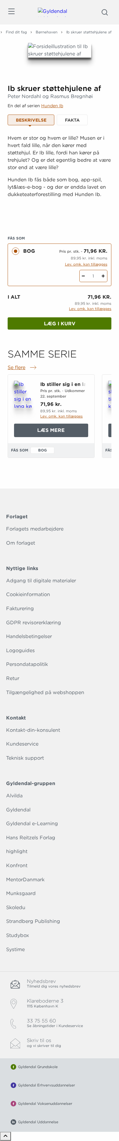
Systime (15, 949)
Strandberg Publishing (33, 921)
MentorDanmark (25, 879)
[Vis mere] (59, 217)
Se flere (23, 368)
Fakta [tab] (72, 120)
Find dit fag (16, 32)
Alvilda (14, 796)
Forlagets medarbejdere (34, 529)
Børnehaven (46, 32)
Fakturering (20, 608)
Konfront (16, 865)
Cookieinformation (28, 594)
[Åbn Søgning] (104, 12)
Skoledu (15, 907)
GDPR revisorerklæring (33, 622)
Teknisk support (25, 758)
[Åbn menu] (11, 12)
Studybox (17, 935)
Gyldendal (18, 810)
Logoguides (20, 650)
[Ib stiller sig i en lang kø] (23, 394)
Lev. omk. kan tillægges (86, 264)
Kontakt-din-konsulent (33, 730)
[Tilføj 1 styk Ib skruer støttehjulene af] (103, 276)
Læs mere (61, 432)
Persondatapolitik (27, 664)
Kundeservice (22, 744)
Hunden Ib (52, 105)
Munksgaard (21, 893)
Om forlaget (20, 543)
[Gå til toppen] (5, 1136)
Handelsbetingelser (29, 636)
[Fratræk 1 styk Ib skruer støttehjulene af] (83, 276)
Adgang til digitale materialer (41, 581)
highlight (16, 851)
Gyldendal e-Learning (32, 823)
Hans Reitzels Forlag (30, 838)
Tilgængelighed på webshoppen (45, 692)
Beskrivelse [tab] (31, 120)
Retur (12, 678)
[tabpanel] (59, 177)
